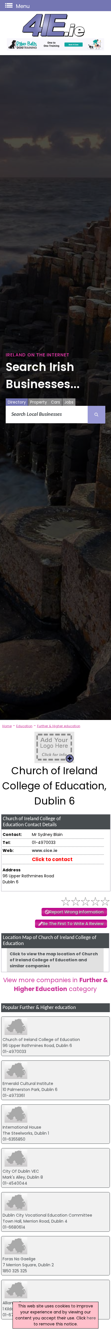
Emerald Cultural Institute (28, 1083)
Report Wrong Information (76, 912)
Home (7, 726)
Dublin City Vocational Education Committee (47, 1215)
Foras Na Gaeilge (19, 1259)
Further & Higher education (58, 726)
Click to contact (52, 859)
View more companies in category (55, 984)
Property (38, 402)
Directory (17, 402)
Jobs (68, 402)
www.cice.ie (44, 850)
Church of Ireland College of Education (41, 1039)
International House (22, 1127)
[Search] (96, 415)
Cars (55, 402)
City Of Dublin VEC (21, 1171)
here (91, 1318)
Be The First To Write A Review (73, 923)
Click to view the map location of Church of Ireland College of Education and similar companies (54, 960)
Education (24, 726)
